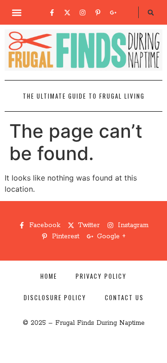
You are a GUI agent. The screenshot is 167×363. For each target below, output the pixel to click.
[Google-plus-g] (113, 12)
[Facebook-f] (51, 12)
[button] (17, 12)
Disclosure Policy (55, 297)
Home (48, 276)
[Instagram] (82, 12)
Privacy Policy (101, 276)
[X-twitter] (67, 12)
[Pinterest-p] (97, 12)
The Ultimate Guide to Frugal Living (84, 96)
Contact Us (124, 297)
